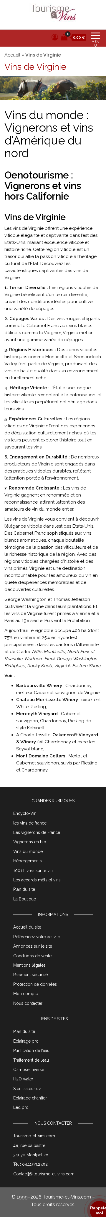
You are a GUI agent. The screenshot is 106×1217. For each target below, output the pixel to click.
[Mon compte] (55, 37)
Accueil (12, 55)
